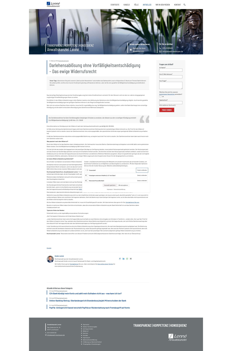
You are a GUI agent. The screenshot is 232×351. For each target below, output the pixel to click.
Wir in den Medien (163, 4)
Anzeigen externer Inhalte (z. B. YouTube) (102, 175)
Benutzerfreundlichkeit (96, 180)
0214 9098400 (167, 48)
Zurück (49, 248)
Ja (163, 96)
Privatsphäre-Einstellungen (92, 344)
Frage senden (166, 110)
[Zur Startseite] (53, 6)
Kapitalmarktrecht (64, 61)
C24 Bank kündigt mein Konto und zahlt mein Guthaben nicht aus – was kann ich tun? (85, 293)
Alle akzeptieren (123, 185)
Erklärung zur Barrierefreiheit (92, 342)
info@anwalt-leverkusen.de (172, 51)
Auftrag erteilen (88, 329)
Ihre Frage (162, 81)
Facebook (119, 258)
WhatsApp (127, 258)
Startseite (115, 4)
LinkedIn (123, 258)
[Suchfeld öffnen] (184, 4)
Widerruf (86, 331)
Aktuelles (147, 4)
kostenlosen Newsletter (167, 94)
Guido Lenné (59, 256)
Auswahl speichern (109, 185)
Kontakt (177, 4)
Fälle (136, 4)
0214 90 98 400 (51, 332)
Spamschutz (163, 100)
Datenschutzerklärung (90, 340)
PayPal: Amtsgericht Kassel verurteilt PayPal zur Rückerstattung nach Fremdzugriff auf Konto (89, 307)
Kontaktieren (74, 264)
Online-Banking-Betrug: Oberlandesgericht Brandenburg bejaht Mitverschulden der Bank (87, 300)
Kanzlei (127, 4)
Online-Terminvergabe (90, 327)
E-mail (130, 258)
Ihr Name (162, 67)
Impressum (86, 337)
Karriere (85, 333)
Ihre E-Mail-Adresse (165, 74)
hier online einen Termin (105, 264)
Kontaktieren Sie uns (132, 202)
